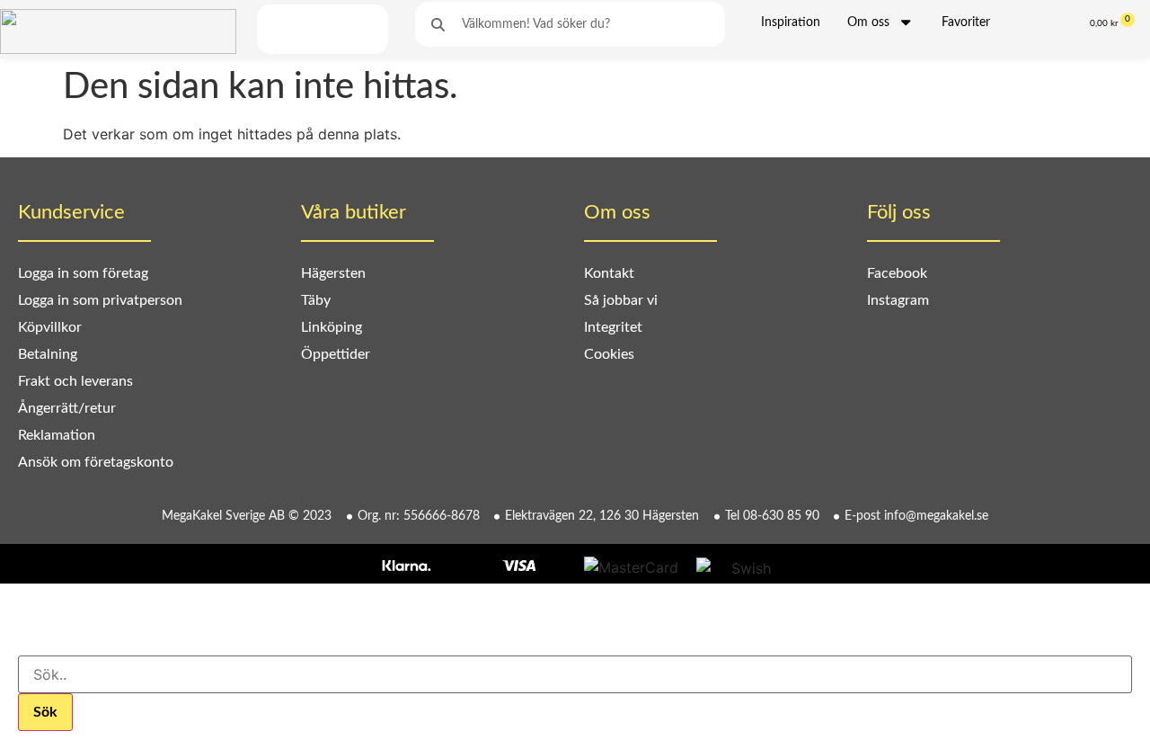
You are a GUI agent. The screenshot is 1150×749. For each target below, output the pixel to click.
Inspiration (790, 22)
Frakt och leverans (75, 381)
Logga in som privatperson (100, 300)
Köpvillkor (50, 327)
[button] (281, 29)
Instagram (898, 300)
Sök (45, 712)
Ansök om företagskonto (95, 462)
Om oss (868, 22)
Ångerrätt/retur (67, 408)
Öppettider (335, 354)
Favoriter (966, 22)
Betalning (47, 354)
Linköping (331, 327)
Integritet (613, 327)
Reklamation (56, 435)
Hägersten (333, 273)
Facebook (897, 273)
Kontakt (609, 273)
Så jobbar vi (621, 300)
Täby (316, 300)
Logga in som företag (83, 273)
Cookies (609, 354)
